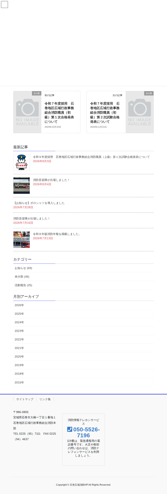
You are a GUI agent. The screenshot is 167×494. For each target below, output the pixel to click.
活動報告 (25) (23, 285)
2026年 (19, 305)
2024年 (19, 322)
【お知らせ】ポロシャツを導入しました (39, 203)
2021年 (19, 348)
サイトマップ (24, 399)
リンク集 (45, 399)
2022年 (19, 339)
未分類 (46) (22, 276)
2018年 (19, 373)
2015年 (19, 382)
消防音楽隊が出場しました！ (51, 180)
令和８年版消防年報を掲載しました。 (57, 234)
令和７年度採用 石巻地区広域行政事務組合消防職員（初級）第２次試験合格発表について (105, 113)
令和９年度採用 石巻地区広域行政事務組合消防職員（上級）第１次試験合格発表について (91, 156)
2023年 (19, 330)
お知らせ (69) (23, 268)
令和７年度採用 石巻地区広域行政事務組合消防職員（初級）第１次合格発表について (59, 113)
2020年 (19, 356)
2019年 (19, 365)
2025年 (19, 313)
